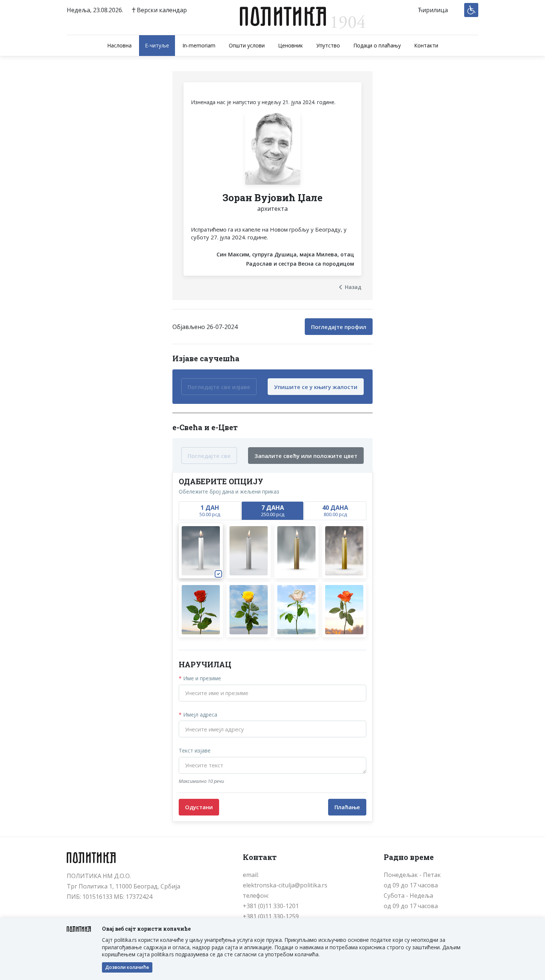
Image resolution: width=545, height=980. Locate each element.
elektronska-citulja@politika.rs (285, 885)
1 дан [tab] (209, 511)
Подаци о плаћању (377, 45)
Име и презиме (200, 678)
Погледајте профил (338, 326)
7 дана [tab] (272, 511)
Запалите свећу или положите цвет (305, 455)
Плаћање (347, 807)
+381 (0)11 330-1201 (271, 906)
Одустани (199, 807)
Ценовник (290, 45)
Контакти (426, 45)
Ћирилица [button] (433, 10)
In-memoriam (198, 45)
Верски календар (161, 10)
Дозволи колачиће (127, 967)
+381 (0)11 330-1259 (271, 916)
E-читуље (157, 45)
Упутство (328, 45)
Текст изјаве (195, 750)
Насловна (119, 45)
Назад (353, 286)
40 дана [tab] (335, 511)
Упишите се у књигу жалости (315, 387)
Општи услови (247, 45)
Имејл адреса (198, 714)
